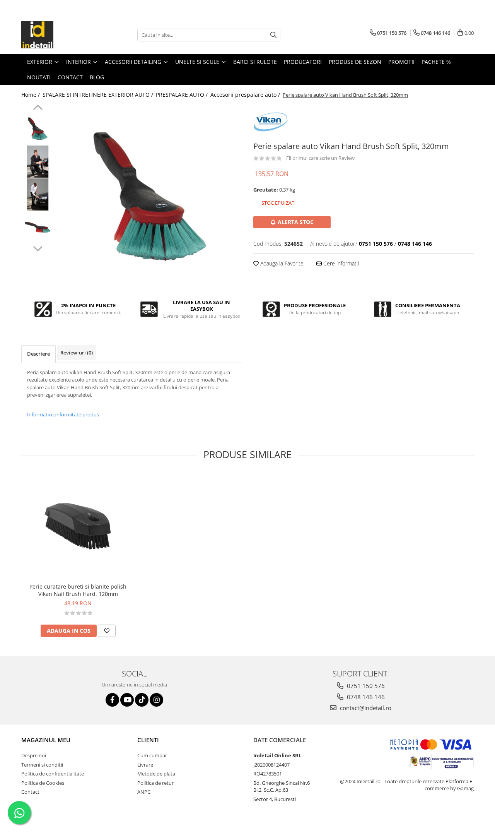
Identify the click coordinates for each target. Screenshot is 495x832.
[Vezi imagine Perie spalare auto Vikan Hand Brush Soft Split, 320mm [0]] (38, 129)
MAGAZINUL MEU (45, 740)
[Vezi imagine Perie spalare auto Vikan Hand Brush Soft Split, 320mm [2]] (38, 194)
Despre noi (33, 755)
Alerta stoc (296, 222)
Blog (97, 77)
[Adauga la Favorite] (107, 631)
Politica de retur (155, 782)
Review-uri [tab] (76, 352)
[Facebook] (112, 700)
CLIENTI (148, 740)
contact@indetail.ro (364, 708)
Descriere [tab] (38, 353)
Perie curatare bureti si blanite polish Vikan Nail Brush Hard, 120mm (77, 590)
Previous (38, 108)
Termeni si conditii (42, 764)
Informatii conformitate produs (63, 414)
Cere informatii (340, 263)
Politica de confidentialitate (52, 773)
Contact (30, 791)
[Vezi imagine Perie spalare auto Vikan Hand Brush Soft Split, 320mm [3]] (38, 227)
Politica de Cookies (42, 782)
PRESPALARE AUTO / (182, 94)
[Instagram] (156, 700)
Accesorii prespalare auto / (246, 94)
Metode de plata (156, 773)
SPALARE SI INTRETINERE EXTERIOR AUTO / (99, 94)
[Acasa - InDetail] (60, 34)
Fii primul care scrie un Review (320, 157)
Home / (31, 94)
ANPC (143, 791)
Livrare (145, 764)
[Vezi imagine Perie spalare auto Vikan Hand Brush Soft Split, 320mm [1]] (38, 162)
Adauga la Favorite (281, 263)
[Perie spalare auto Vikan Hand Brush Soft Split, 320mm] (150, 196)
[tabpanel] (150, 196)
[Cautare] (273, 35)
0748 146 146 (365, 697)
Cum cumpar (152, 755)
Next (38, 248)
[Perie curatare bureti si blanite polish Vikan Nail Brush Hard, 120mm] (78, 526)
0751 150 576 (365, 686)
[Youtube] (127, 700)
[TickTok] (141, 700)
